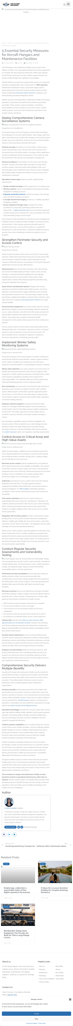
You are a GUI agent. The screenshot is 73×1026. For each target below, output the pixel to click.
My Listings (59, 972)
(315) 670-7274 (12, 995)
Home (4, 43)
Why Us (42, 966)
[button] (70, 999)
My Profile (59, 966)
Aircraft (9, 43)
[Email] (18, 827)
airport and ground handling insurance (23, 705)
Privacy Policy (42, 1023)
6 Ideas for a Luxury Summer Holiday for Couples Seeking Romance (54, 890)
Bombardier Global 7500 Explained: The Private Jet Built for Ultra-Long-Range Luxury (16, 934)
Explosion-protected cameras (14, 194)
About (58, 969)
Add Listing (59, 979)
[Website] (21, 827)
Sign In (64, 4)
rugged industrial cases (21, 210)
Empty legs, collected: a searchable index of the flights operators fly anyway (17, 890)
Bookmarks (43, 972)
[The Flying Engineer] (11, 4)
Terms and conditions (32, 1023)
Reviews (42, 969)
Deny (36, 1019)
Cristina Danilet (9, 63)
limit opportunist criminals (31, 300)
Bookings (42, 976)
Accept (36, 1013)
